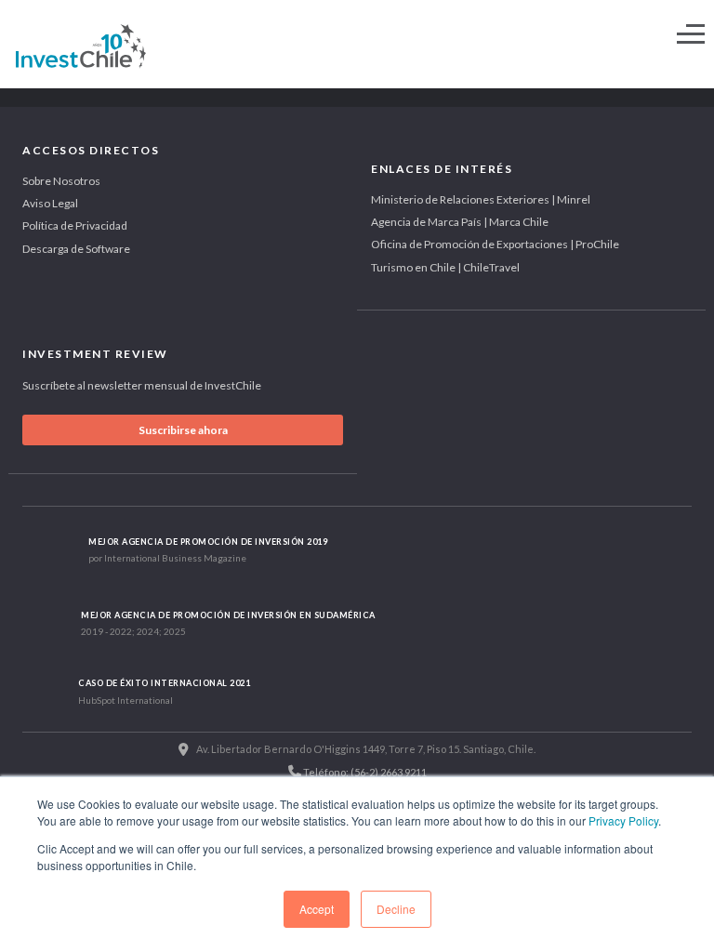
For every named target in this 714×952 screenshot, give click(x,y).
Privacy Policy (623, 820)
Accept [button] (316, 909)
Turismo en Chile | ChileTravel (445, 267)
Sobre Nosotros (61, 181)
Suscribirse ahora (183, 430)
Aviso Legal (50, 203)
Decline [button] (396, 909)
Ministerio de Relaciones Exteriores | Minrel (480, 199)
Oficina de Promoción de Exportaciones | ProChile (495, 244)
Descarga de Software (76, 249)
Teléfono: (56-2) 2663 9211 (364, 772)
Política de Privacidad (74, 225)
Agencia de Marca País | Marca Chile (460, 222)
